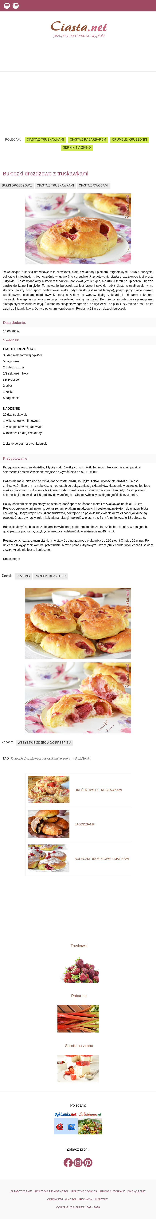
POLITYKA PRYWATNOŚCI (51, 1191)
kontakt (101, 1199)
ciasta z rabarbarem (88, 139)
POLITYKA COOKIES (84, 1191)
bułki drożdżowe (17, 185)
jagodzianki (85, 824)
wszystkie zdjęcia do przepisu (44, 742)
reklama (85, 1199)
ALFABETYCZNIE (21, 1191)
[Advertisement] (78, 101)
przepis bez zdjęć (50, 576)
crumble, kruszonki (129, 139)
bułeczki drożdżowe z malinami (102, 858)
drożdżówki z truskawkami (98, 790)
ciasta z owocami (93, 185)
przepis (23, 576)
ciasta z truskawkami (45, 139)
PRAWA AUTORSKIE (112, 1191)
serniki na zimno (77, 147)
